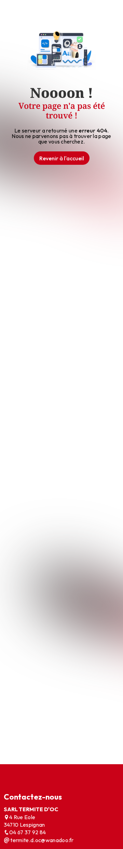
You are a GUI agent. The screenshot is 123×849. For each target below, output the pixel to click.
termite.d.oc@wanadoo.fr (41, 840)
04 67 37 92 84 (27, 832)
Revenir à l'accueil (61, 158)
